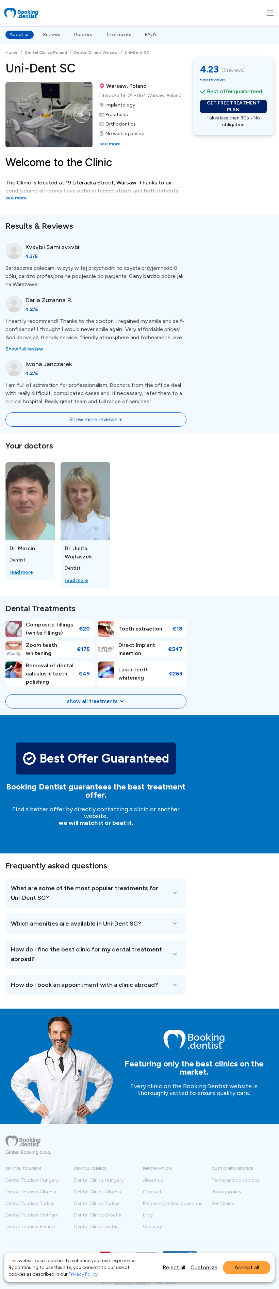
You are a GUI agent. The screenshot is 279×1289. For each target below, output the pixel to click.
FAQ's (151, 34)
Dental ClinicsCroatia (97, 1215)
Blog (148, 1215)
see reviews (213, 80)
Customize (204, 1267)
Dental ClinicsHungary (99, 1180)
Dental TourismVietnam (32, 1215)
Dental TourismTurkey (29, 1203)
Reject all (174, 1267)
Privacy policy (226, 1192)
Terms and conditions (236, 1180)
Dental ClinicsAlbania (97, 1192)
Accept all (246, 1267)
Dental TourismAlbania (30, 1192)
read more (21, 572)
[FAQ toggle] (96, 892)
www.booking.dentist (130, 1283)
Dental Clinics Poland (46, 52)
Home (11, 52)
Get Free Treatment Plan (233, 106)
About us (20, 34)
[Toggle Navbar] (270, 13)
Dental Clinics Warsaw (96, 52)
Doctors (83, 34)
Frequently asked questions (172, 1203)
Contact (152, 1192)
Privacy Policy (83, 1274)
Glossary (152, 1226)
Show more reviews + (95, 419)
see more (110, 144)
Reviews (51, 34)
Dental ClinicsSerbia (96, 1226)
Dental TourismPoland (30, 1226)
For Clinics (223, 1203)
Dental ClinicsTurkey (96, 1203)
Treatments (118, 34)
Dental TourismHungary (32, 1180)
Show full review (24, 349)
